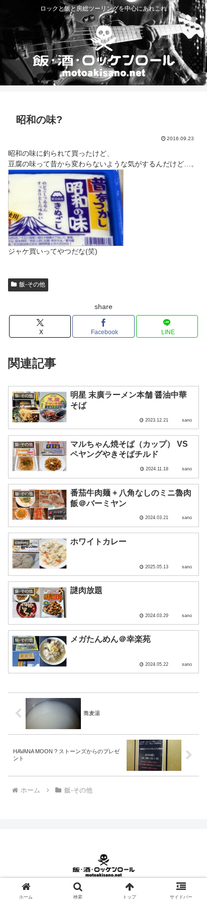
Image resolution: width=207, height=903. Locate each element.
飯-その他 (32, 284)
